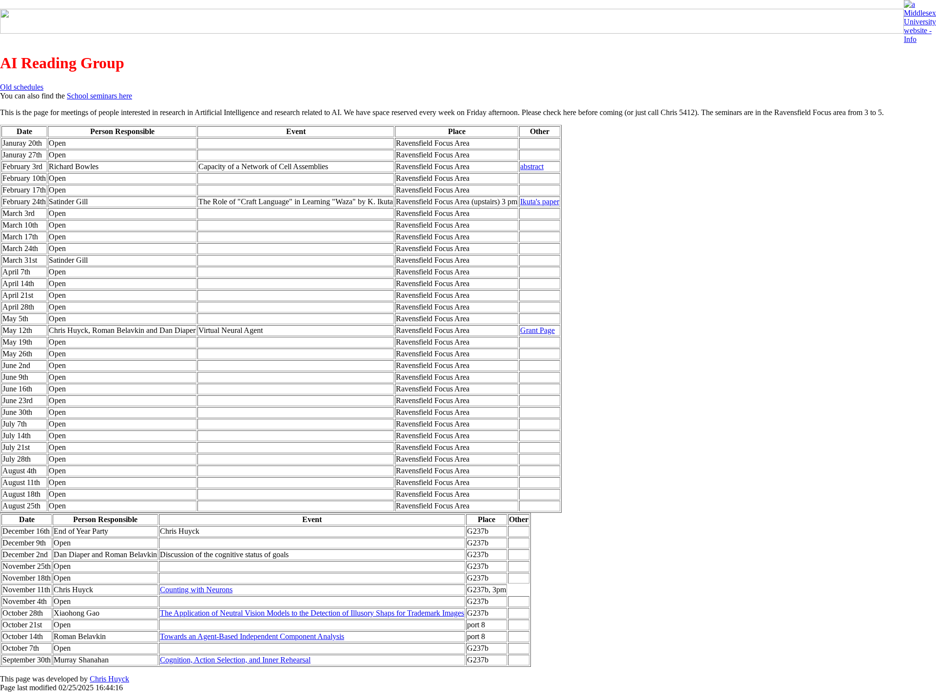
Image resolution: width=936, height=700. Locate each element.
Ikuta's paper (539, 201)
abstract (532, 166)
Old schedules (21, 87)
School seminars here (99, 96)
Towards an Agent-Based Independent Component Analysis (252, 636)
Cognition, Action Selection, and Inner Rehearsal (235, 660)
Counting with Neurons (196, 589)
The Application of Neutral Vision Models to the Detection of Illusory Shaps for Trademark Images (312, 613)
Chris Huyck (109, 679)
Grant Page (537, 330)
